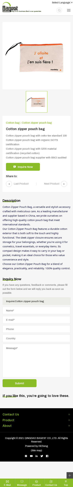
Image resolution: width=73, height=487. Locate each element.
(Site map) (36, 450)
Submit (19, 383)
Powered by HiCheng (36, 446)
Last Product (21, 183)
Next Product (51, 183)
